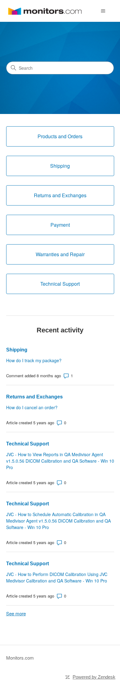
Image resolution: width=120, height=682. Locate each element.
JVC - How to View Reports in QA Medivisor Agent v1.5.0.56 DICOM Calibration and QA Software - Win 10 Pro (60, 460)
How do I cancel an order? (32, 407)
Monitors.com (20, 657)
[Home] (45, 11)
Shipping (16, 349)
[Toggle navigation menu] (103, 11)
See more (16, 613)
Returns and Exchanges (34, 396)
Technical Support (27, 443)
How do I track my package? (34, 360)
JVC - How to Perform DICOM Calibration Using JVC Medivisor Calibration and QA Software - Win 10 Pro (56, 577)
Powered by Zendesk (94, 677)
